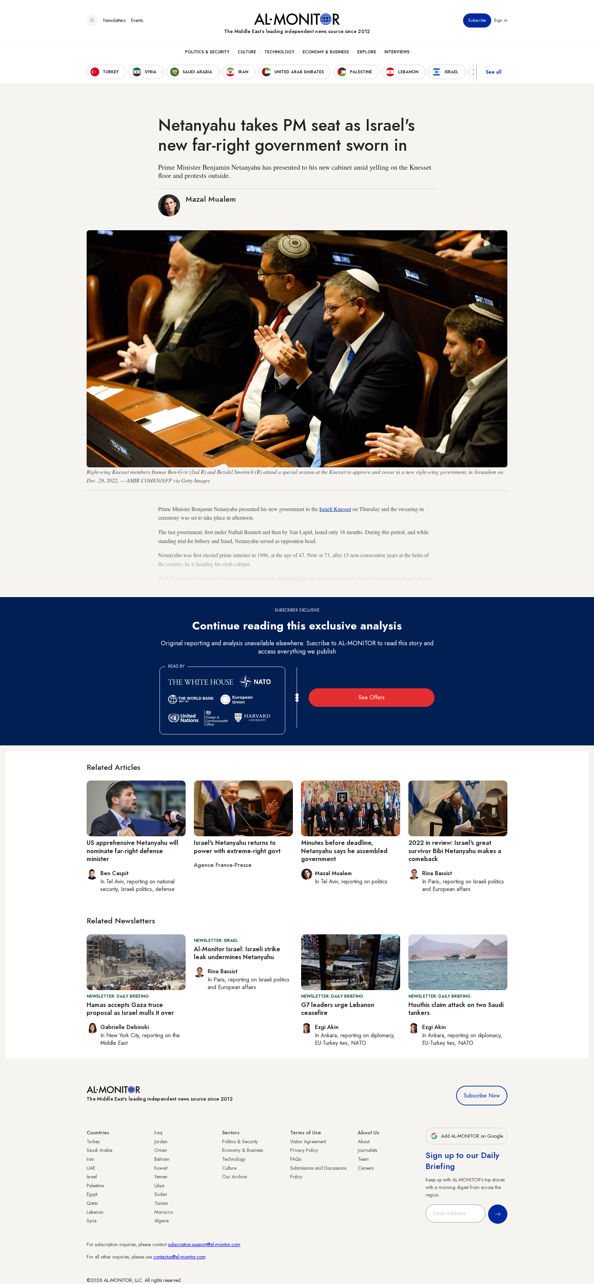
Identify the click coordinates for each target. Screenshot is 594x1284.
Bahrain (161, 1159)
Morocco (163, 1212)
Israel (92, 1176)
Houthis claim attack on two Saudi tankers (456, 1008)
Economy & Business (325, 52)
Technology (279, 52)
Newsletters (114, 20)
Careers (366, 1168)
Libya (159, 1185)
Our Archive (234, 1176)
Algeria (161, 1220)
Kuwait (160, 1168)
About (364, 1141)
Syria (92, 1220)
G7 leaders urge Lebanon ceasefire (337, 1008)
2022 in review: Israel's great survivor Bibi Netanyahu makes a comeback (454, 850)
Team (363, 1159)
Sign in (500, 20)
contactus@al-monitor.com (179, 1256)
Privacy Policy (304, 1150)
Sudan (160, 1194)
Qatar (92, 1203)
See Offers (372, 697)
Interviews (396, 52)
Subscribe (477, 20)
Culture (247, 52)
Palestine (95, 1185)
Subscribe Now (482, 1096)
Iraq (158, 1132)
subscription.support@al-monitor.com (204, 1244)
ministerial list (292, 578)
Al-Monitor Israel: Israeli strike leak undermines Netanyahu (237, 953)
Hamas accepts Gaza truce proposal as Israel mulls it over (130, 1008)
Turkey (93, 1141)
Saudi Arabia (99, 1150)
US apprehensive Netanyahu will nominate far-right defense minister (132, 850)
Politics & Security (207, 52)
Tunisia (161, 1203)
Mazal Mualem (211, 198)
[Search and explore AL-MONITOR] (92, 20)
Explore (366, 52)
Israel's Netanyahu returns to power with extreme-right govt (237, 846)
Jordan (160, 1141)
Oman (160, 1150)
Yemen (160, 1176)
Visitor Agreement (308, 1141)
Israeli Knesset (335, 508)
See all (494, 71)
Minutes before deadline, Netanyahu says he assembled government (344, 850)
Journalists (367, 1150)
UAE (91, 1168)
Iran (90, 1159)
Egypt (92, 1194)
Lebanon (95, 1212)
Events (137, 20)
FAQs (295, 1159)
